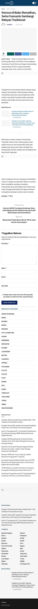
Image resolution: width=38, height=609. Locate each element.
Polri (3, 378)
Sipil (3, 385)
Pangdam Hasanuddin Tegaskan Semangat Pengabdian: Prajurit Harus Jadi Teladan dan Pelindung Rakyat (23, 123)
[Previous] (17, 133)
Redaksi (9, 24)
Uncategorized (7, 408)
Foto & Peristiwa (7, 333)
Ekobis (3, 325)
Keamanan (5, 340)
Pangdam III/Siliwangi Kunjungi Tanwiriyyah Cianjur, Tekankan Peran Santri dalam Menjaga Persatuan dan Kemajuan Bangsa (18, 441)
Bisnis (3, 317)
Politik (4, 370)
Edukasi (4, 321)
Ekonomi (4, 329)
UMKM (3, 404)
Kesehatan (5, 344)
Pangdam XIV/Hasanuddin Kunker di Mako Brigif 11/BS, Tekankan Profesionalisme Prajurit (22, 113)
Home (3, 9)
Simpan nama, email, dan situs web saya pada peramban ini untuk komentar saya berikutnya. (18, 296)
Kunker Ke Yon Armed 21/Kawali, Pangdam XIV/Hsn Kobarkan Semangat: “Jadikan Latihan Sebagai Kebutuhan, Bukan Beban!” (17, 449)
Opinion (4, 363)
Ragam (3, 381)
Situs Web (4, 286)
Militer (4, 355)
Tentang (3, 602)
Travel (4, 400)
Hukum (4, 336)
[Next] (20, 133)
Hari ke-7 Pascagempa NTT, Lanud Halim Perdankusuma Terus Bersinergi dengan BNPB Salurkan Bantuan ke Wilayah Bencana (18, 433)
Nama (4, 268)
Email (3, 277)
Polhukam (5, 366)
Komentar (5, 243)
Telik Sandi (5, 397)
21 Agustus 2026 (16, 117)
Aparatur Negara (11, 9)
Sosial (3, 389)
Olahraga (5, 359)
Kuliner (4, 348)
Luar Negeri (5, 351)
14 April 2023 (19, 24)
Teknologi (5, 393)
